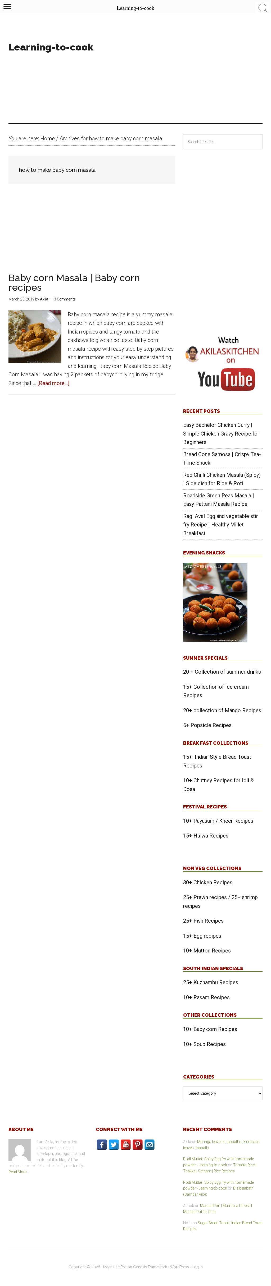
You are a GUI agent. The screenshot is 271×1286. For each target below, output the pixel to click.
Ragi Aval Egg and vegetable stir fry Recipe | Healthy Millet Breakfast (220, 524)
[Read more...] (53, 383)
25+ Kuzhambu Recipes (210, 982)
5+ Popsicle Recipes (207, 725)
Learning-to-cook (50, 47)
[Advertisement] (191, 73)
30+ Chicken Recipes (207, 882)
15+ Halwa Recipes (205, 835)
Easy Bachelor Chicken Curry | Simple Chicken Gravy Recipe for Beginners (221, 433)
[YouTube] (125, 1144)
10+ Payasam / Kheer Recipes (218, 821)
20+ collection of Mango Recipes (222, 710)
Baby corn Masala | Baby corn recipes (74, 282)
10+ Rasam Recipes (206, 997)
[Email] (149, 1144)
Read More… (18, 1172)
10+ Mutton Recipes (207, 950)
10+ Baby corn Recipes (210, 1029)
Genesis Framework (150, 1267)
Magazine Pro (115, 1267)
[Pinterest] (137, 1144)
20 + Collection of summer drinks (222, 672)
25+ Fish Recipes (203, 921)
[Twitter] (114, 1144)
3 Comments (65, 299)
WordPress (179, 1267)
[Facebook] (102, 1144)
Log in (197, 1267)
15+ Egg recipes (202, 936)
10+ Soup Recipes (204, 1044)
